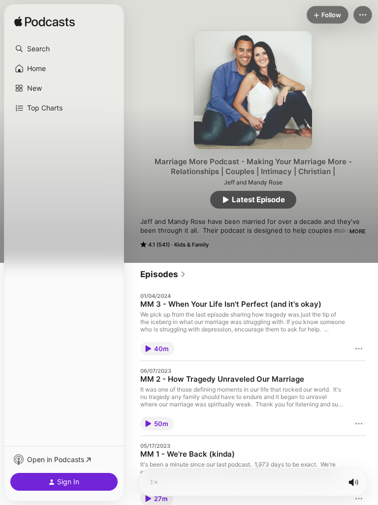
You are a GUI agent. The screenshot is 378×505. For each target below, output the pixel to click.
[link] (163, 274)
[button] (64, 48)
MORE (357, 231)
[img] (44, 22)
